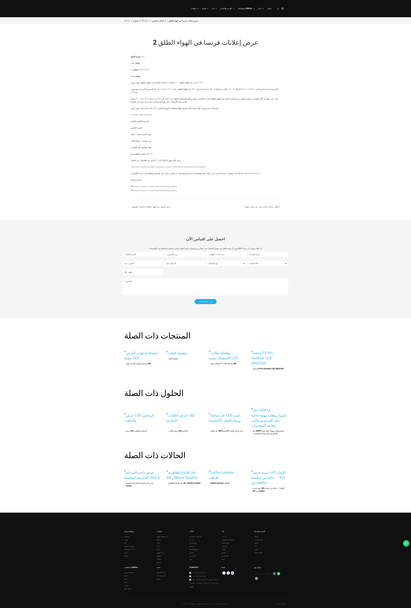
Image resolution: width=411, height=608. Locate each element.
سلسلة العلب (131, 358)
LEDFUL (127, 20)
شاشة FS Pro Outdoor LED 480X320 (225, 368)
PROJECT (145, 20)
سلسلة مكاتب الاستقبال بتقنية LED (181, 363)
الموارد (135, 20)
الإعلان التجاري (158, 20)
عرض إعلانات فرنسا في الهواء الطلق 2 (182, 20)
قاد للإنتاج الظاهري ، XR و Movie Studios (142, 483)
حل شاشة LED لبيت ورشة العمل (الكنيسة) (184, 431)
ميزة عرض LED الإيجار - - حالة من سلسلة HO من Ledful (226, 489)
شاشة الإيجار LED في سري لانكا (264, 483)
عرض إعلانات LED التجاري (135, 431)
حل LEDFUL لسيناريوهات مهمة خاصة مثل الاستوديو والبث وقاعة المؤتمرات (226, 432)
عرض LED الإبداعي (260, 431)
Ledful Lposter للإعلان (177, 483)
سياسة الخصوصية (221, 603)
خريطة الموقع (281, 603)
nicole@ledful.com (199, 572)
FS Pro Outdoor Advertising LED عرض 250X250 (267, 370)
